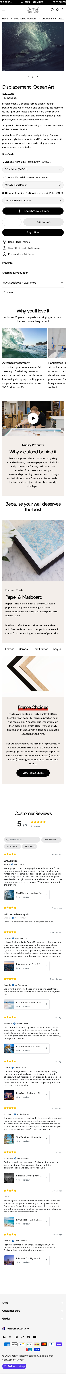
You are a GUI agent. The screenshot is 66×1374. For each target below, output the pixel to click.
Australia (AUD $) (16, 1328)
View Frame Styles (33, 772)
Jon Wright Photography (25, 1355)
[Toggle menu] (3, 10)
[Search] (52, 10)
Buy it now (33, 232)
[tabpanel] (33, 720)
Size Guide (8, 154)
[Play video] (33, 418)
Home (5, 18)
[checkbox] (29, 846)
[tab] (9, 649)
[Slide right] (37, 76)
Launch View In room (36, 211)
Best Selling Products (25, 18)
